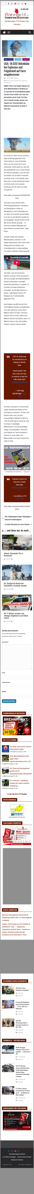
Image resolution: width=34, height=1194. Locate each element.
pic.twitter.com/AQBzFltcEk (19, 489)
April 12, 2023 (22, 395)
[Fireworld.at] (4, 32)
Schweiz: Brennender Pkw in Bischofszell (13, 554)
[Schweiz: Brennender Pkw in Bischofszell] (17, 536)
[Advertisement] (17, 876)
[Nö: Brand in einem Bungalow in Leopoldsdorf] (8, 992)
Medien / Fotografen (9, 59)
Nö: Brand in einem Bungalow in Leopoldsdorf (22, 989)
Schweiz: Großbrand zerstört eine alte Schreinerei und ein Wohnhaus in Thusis (14, 933)
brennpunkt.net (26, 472)
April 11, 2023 (19, 498)
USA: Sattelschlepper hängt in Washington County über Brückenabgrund (18, 518)
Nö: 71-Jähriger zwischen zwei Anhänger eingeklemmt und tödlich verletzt (16, 615)
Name (3, 672)
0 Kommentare (16, 78)
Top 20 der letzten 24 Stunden (24, 1157)
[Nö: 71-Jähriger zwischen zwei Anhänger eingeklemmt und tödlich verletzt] (17, 596)
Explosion (12, 81)
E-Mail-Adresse (6, 682)
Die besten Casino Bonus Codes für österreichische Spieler (20, 748)
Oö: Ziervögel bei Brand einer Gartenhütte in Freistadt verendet (15, 584)
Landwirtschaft (24, 81)
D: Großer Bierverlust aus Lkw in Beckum (17, 524)
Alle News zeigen (10, 21)
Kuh (19, 81)
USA (10, 82)
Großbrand (16, 81)
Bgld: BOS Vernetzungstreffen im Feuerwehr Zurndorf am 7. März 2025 (22, 1024)
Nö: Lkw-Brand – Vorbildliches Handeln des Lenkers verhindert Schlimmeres (19, 783)
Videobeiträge (26, 59)
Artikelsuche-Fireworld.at (17, 1160)
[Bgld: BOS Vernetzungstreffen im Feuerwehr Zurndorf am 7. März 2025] (8, 1027)
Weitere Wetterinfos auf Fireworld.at (17, 817)
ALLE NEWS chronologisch (9, 1157)
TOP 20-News (20, 21)
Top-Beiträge (18, 59)
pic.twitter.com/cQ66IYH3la (19, 384)
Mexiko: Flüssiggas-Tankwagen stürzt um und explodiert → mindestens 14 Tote (23, 1050)
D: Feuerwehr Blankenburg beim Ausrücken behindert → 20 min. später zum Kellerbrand (22, 1005)
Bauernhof (7, 81)
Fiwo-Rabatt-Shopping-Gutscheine (17, 1154)
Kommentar (5, 642)
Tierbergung (6, 82)
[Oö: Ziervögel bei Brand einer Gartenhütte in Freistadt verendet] (17, 566)
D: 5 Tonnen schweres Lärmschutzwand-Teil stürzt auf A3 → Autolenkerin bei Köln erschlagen (23, 1091)
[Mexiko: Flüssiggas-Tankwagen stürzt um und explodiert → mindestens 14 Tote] (8, 1054)
